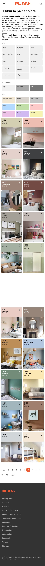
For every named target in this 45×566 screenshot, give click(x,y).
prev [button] (3, 470)
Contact (5, 506)
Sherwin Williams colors (11, 518)
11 (7, 475)
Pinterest (5, 546)
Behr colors (6, 522)
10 (2, 475)
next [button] (12, 475)
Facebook (6, 538)
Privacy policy (8, 498)
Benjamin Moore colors (11, 514)
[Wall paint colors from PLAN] (22, 3)
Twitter (5, 542)
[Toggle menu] (4, 4)
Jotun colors (7, 534)
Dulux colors (7, 530)
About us (5, 502)
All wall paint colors (10, 510)
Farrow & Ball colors (10, 526)
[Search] (41, 4)
